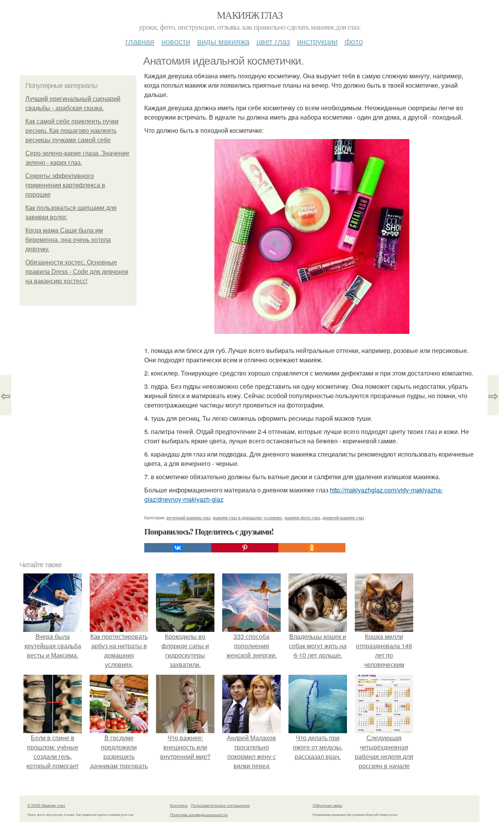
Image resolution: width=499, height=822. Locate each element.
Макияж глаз (249, 14)
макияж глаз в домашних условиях (247, 517)
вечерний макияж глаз (188, 517)
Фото (354, 41)
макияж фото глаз (302, 517)
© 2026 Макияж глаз (46, 805)
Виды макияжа (223, 41)
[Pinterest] (244, 547)
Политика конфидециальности (199, 814)
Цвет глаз (273, 41)
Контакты (179, 805)
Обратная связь (327, 805)
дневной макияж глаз (343, 517)
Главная (140, 41)
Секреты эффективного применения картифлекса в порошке (65, 185)
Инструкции (317, 41)
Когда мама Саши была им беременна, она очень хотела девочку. (68, 239)
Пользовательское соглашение (220, 805)
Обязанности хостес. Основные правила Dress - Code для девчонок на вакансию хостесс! (76, 271)
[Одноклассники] (311, 547)
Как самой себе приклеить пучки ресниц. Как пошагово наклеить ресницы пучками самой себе (72, 130)
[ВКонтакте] (177, 547)
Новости (175, 41)
